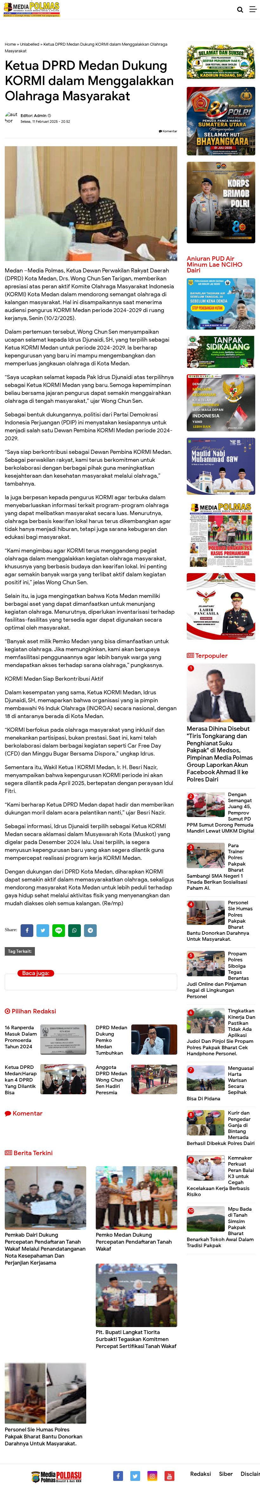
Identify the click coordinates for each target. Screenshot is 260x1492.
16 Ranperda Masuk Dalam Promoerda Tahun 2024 (21, 1037)
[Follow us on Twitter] (135, 1476)
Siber (226, 1473)
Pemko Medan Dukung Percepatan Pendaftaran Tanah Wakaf (134, 1242)
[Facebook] (27, 930)
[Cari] (240, 10)
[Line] (58, 930)
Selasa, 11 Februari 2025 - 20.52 (45, 121)
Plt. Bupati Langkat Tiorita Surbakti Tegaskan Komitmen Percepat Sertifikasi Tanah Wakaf (136, 1339)
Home (10, 44)
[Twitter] (42, 930)
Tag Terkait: (20, 951)
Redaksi (200, 1473)
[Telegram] (90, 930)
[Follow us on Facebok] (118, 1476)
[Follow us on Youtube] (169, 1476)
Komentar (169, 131)
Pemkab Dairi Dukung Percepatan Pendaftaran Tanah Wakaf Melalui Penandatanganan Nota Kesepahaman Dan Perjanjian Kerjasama (45, 1249)
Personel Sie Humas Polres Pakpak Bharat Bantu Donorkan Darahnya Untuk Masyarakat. (43, 1436)
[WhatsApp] (74, 930)
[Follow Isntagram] (152, 1476)
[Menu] (255, 9)
